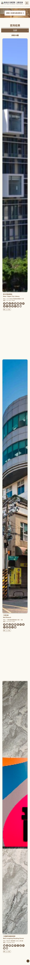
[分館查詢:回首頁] (12, 2)
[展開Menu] (27, 3)
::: (0, 1)
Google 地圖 (7, 309)
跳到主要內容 (4, 1)
